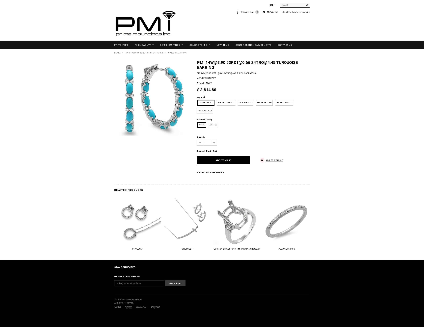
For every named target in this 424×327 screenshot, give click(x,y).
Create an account (301, 12)
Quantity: (201, 137)
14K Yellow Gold (226, 103)
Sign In (286, 12)
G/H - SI (201, 125)
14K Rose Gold (245, 103)
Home (117, 53)
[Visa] (117, 307)
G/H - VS (213, 125)
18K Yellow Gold (284, 103)
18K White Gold (264, 103)
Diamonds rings (286, 249)
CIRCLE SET (137, 249)
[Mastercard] (142, 307)
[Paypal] (155, 307)
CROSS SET (187, 249)
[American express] (129, 307)
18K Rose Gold (205, 111)
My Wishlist (272, 12)
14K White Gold (205, 103)
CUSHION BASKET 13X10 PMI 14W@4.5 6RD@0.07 (237, 249)
